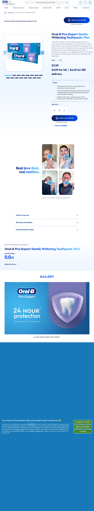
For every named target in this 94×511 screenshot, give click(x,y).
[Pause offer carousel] (67, 2)
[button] (5, 53)
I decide (83, 431)
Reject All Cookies (83, 427)
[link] (90, 2)
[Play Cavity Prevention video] (49, 156)
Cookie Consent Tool (36, 431)
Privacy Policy (20, 429)
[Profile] (85, 2)
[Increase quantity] (64, 110)
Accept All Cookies (82, 422)
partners (31, 424)
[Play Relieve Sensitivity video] (49, 182)
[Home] (5, 13)
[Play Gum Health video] (66, 182)
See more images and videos (48, 337)
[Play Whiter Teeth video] (66, 156)
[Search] (80, 2)
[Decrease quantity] (54, 110)
